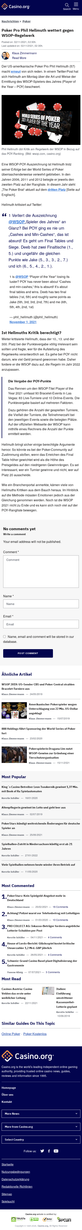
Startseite (8, 1164)
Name (8, 596)
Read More (19, 58)
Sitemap (7, 1194)
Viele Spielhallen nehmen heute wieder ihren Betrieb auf (38, 864)
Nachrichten (10, 21)
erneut (16, 71)
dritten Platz (57, 189)
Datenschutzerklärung (15, 1179)
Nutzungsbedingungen (16, 1172)
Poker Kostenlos (35, 1034)
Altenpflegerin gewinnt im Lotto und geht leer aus (34, 807)
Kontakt (7, 1102)
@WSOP (17, 221)
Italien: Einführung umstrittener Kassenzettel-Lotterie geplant (66, 998)
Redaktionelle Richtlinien (17, 1186)
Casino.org (43, 1226)
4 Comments (55, 937)
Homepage (9, 1087)
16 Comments (60, 907)
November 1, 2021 (23, 322)
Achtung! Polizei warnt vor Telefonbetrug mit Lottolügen (43, 913)
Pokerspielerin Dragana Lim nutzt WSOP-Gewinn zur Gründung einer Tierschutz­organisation (51, 753)
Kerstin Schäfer (10, 798)
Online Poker (11, 1034)
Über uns (7, 1095)
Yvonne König (15, 972)
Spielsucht (8, 1201)
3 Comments (53, 972)
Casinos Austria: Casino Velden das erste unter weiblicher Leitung (17, 993)
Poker (26, 21)
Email (8, 616)
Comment (11, 552)
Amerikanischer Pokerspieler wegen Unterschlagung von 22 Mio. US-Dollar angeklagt (53, 709)
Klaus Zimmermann (24, 53)
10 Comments (60, 919)
